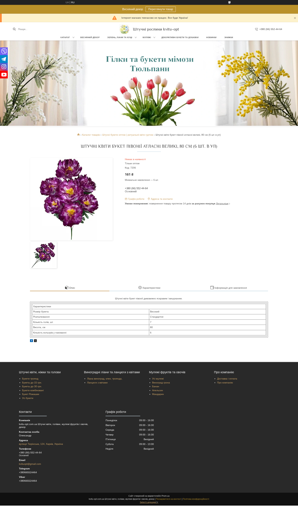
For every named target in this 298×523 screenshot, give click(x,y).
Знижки (228, 37)
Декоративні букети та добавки (180, 37)
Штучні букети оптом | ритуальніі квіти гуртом (127, 134)
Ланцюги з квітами (97, 382)
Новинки (211, 37)
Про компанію (225, 382)
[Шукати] (14, 29)
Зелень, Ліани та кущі (119, 37)
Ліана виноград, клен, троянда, (104, 378)
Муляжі (147, 37)
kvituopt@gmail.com (30, 464)
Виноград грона (161, 382)
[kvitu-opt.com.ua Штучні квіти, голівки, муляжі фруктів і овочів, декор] (124, 29)
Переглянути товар (160, 9)
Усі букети (27, 398)
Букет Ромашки (30, 394)
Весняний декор (90, 37)
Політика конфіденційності (196, 499)
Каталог (65, 37)
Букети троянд (30, 378)
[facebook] (31, 341)
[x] (35, 341)
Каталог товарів (91, 134)
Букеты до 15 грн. (32, 382)
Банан (155, 386)
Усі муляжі (158, 378)
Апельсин (157, 390)
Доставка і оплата (227, 378)
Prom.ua (166, 496)
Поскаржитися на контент (168, 499)
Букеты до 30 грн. (32, 386)
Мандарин (158, 394)
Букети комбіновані (33, 390)
